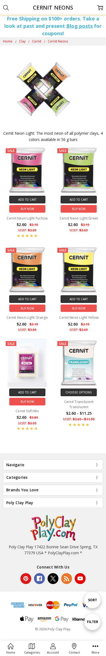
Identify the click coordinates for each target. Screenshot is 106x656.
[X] (53, 578)
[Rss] (66, 578)
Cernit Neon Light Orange (27, 317)
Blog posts (79, 26)
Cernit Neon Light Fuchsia (27, 218)
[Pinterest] (25, 578)
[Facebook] (39, 578)
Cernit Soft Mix (27, 411)
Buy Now (27, 209)
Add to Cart (27, 199)
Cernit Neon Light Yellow (78, 317)
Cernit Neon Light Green (79, 218)
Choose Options (79, 392)
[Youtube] (80, 578)
